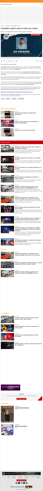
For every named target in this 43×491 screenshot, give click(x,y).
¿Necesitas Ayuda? (21, 480)
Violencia (8, 98)
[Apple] (24, 483)
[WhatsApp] (6, 61)
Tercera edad (21, 98)
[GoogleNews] (21, 483)
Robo (3, 98)
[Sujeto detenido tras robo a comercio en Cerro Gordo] (7, 328)
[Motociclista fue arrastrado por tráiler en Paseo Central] (7, 179)
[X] (4, 61)
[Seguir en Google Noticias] (41, 61)
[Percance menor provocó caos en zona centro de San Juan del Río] (7, 319)
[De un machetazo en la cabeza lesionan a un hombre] (7, 169)
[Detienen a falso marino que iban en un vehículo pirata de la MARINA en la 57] (7, 189)
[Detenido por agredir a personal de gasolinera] (7, 114)
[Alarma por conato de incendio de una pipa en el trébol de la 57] (7, 242)
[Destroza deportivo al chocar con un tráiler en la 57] (7, 160)
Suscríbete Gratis (21, 398)
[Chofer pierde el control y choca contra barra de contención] (7, 345)
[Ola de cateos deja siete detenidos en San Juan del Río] (7, 210)
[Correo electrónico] (11, 61)
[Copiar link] (14, 61)
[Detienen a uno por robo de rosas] (7, 132)
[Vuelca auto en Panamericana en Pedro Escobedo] (7, 336)
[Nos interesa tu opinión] (21, 473)
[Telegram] (9, 61)
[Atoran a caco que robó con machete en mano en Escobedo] (7, 123)
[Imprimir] (16, 61)
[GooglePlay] (26, 483)
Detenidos (14, 98)
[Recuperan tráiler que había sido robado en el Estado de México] (7, 150)
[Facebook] (2, 61)
